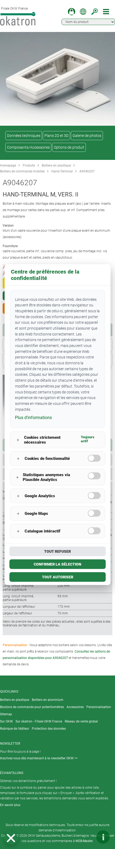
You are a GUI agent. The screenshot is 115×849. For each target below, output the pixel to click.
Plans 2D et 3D (56, 135)
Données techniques (23, 135)
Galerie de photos (86, 135)
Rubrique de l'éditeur (14, 728)
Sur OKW (6, 721)
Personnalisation (98, 707)
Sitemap (6, 714)
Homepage (8, 165)
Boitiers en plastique (56, 165)
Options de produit (69, 147)
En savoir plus (10, 805)
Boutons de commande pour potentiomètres (32, 707)
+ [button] (18, 440)
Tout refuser (57, 551)
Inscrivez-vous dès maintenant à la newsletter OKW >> (39, 758)
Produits (29, 165)
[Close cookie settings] (11, 838)
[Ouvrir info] (103, 837)
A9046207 (87, 171)
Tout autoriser (57, 577)
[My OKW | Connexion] (71, 11)
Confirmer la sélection (57, 564)
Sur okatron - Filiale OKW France (39, 721)
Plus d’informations (33, 417)
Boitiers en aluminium (47, 700)
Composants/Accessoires (28, 147)
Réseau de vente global (81, 721)
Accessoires (75, 707)
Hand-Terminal (62, 171)
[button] (11, 838)
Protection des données (49, 728)
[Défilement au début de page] (87, 837)
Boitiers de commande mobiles (22, 171)
